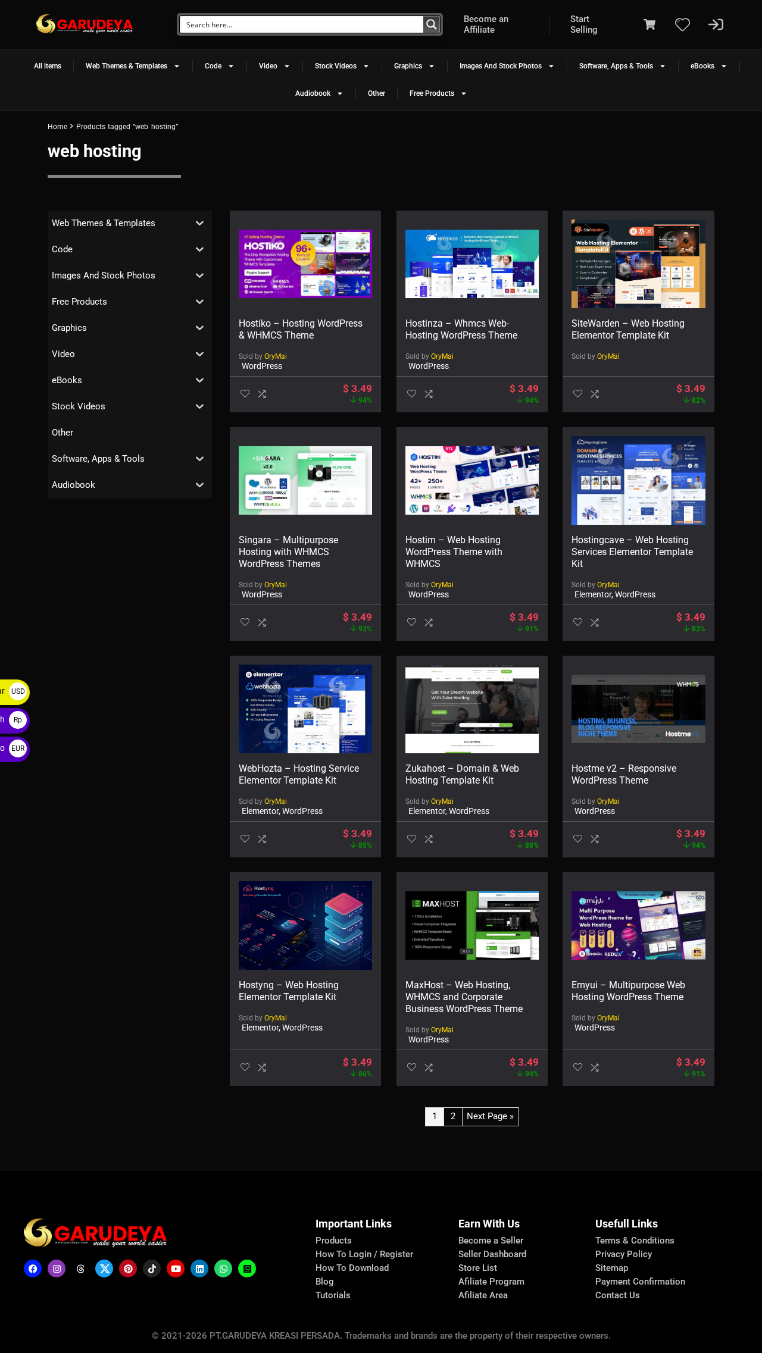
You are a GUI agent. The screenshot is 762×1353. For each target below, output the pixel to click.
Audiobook (312, 93)
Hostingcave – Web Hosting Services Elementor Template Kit (632, 551)
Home (57, 127)
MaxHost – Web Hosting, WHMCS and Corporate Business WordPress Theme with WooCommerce (464, 1002)
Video (268, 66)
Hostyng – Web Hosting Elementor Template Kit (289, 991)
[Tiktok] (152, 1268)
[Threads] (80, 1268)
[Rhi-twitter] (104, 1268)
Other (376, 93)
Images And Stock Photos (501, 66)
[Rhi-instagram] (56, 1268)
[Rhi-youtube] (176, 1268)
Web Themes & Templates (126, 66)
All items (47, 66)
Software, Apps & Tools (616, 66)
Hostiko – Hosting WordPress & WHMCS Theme (301, 329)
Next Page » (490, 1116)
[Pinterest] (128, 1268)
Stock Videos (336, 66)
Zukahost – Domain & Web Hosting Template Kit (462, 774)
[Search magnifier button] (431, 24)
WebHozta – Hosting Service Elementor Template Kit (299, 774)
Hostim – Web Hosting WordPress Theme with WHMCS (453, 551)
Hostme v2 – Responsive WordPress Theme (624, 774)
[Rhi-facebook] (33, 1268)
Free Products (432, 93)
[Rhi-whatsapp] (223, 1268)
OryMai (275, 356)
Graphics (408, 66)
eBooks (702, 66)
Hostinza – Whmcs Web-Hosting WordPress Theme (461, 329)
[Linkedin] (199, 1268)
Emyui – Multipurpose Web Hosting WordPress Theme (628, 991)
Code (213, 66)
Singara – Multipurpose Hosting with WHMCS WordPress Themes (288, 551)
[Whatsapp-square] (247, 1268)
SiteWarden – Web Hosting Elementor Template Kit (628, 329)
